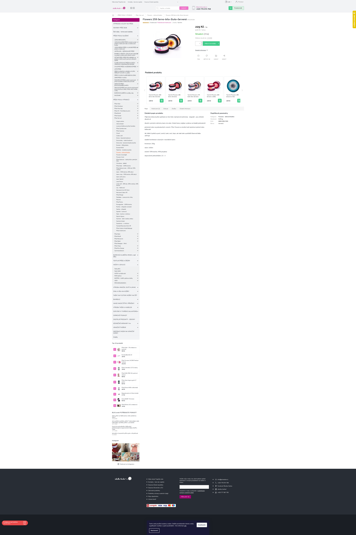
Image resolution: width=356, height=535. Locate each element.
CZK (229, 2)
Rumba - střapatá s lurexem (124, 207)
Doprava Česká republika (151, 2)
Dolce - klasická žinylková (123, 138)
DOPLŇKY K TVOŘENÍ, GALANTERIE (125, 311)
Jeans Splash (119, 179)
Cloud (118, 133)
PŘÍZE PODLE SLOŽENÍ (120, 36)
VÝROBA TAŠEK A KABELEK (122, 307)
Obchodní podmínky (154, 490)
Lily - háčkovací (120, 188)
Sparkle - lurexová (121, 211)
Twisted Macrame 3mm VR (123, 226)
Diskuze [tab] (166, 109)
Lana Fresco (119, 181)
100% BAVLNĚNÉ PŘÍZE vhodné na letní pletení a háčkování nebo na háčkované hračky (125, 43)
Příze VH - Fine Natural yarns (122, 111)
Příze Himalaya (118, 106)
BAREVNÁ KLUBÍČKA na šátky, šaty (124, 93)
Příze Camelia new (121, 128)
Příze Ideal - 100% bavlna (123, 166)
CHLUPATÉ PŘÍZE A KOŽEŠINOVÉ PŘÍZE (125, 67)
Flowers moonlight (121, 155)
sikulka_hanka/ (222, 489)
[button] (144, 90)
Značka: (177, 22)
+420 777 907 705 (223, 492)
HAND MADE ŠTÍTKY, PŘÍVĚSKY (123, 303)
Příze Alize (117, 104)
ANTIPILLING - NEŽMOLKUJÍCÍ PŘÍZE (124, 51)
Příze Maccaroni (118, 239)
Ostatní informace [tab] (185, 109)
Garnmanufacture (119, 251)
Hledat (183, 8)
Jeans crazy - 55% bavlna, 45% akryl (126, 174)
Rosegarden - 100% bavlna (124, 204)
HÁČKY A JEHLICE (119, 265)
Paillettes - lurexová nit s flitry (124, 197)
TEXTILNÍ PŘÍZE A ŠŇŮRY (121, 261)
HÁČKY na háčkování (120, 273)
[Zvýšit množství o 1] (202, 42)
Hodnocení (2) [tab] (156, 109)
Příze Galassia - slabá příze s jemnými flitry (126, 160)
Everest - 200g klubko (122, 145)
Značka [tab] (174, 109)
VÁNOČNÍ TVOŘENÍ (119, 327)
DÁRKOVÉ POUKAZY (120, 315)
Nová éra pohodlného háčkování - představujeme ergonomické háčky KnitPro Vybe (124, 428)
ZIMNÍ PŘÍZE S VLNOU (120, 78)
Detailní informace (200, 50)
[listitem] (155, 90)
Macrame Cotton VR (121, 192)
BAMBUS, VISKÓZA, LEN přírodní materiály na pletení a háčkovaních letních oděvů (126, 54)
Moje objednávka (153, 496)
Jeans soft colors (121, 177)
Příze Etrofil (117, 113)
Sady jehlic (117, 269)
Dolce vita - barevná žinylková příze (126, 143)
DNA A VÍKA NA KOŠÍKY (121, 291)
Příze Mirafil (117, 236)
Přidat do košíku (210, 44)
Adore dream (120, 124)
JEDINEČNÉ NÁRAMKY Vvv (122, 323)
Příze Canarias (120, 131)
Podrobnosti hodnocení (164, 22)
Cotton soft (119, 136)
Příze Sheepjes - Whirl (120, 243)
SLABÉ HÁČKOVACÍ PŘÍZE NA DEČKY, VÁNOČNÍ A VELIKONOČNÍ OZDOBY (124, 63)
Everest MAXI (120, 148)
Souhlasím (202, 525)
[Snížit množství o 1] (202, 45)
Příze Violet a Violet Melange (124, 228)
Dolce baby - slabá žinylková (124, 140)
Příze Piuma (119, 202)
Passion (118, 200)
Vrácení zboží (152, 499)
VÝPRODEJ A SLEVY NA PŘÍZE (123, 24)
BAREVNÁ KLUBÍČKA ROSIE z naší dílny (124, 256)
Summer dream (120, 221)
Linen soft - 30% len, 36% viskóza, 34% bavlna (127, 184)
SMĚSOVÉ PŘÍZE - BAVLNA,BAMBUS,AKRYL (121, 84)
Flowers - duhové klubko (123, 152)
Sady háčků (117, 271)
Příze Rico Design (119, 248)
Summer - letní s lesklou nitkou (124, 219)
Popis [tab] (146, 109)
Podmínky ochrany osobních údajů (158, 493)
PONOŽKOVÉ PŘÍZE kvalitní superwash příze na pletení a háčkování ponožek (125, 80)
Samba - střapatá (121, 209)
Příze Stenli (117, 241)
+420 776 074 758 (223, 483)
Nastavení (154, 531)
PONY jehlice (117, 276)
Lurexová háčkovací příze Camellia (125, 126)
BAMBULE (116, 299)
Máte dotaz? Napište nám (119, 2)
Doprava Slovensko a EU (155, 488)
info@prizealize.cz (223, 479)
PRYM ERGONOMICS (120, 283)
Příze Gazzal (117, 116)
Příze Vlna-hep (118, 108)
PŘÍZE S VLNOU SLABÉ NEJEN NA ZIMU (125, 75)
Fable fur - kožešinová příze (123, 150)
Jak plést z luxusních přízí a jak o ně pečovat (125, 433)
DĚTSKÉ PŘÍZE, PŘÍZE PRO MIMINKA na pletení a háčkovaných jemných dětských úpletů (125, 59)
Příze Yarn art (118, 118)
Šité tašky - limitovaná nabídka (123, 32)
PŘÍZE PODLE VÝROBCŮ (121, 100)
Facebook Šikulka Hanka (225, 486)
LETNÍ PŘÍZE (117, 69)
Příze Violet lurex (121, 231)
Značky (115, 337)
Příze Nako (117, 234)
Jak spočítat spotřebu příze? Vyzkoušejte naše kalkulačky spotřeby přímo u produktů (125, 421)
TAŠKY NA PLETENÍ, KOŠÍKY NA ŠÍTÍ (125, 295)
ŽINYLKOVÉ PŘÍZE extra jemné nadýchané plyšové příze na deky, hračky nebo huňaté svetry (125, 89)
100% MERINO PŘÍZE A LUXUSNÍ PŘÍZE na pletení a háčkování (126, 48)
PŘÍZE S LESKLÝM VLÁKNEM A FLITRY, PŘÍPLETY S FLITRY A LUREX (124, 72)
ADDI (115, 280)
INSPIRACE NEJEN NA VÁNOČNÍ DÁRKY (123, 332)
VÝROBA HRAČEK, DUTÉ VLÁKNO (124, 287)
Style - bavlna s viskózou (123, 214)
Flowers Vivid (120, 157)
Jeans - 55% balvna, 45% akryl (124, 172)
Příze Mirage (119, 195)
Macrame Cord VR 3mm (122, 190)
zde (185, 526)
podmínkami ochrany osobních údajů (192, 492)
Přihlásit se (185, 497)
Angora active (120, 121)
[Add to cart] (162, 100)
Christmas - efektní (121, 163)
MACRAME (117, 95)
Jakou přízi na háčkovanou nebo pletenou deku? (124, 416)
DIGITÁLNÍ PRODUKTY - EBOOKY (124, 319)
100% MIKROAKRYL (120, 40)
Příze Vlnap (117, 246)
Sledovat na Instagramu (127, 464)
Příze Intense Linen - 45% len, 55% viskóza (125, 169)
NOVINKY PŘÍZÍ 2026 (120, 28)
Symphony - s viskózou (122, 223)
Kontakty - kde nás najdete (135, 2)
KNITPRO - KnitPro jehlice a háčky (123, 278)
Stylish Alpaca (120, 216)
